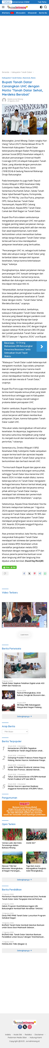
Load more (24, 635)
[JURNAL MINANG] (17, 7)
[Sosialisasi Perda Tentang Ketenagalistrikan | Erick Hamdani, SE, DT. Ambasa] (24, 615)
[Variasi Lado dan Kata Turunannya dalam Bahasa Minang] (12, 834)
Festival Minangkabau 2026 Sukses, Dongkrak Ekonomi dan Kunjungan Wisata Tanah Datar (31, 694)
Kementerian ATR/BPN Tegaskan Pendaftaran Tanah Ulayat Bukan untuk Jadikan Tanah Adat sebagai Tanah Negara (27, 749)
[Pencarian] (45, 7)
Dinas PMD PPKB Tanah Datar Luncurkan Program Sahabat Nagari (24, 916)
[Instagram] (30, 1027)
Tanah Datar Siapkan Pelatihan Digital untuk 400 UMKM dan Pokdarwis (23, 684)
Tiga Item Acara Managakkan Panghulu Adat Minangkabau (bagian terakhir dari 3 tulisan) (36, 868)
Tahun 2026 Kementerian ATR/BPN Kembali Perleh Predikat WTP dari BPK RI (27, 778)
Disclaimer (39, 1034)
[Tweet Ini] (29, 573)
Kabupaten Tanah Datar (12, 78)
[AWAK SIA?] (36, 834)
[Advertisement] (24, 42)
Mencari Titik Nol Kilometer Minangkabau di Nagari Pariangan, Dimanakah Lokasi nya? (12, 868)
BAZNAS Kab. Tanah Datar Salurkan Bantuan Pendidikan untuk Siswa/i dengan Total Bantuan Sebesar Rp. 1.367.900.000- (23, 935)
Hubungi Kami (36, 1037)
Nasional (26, 78)
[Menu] (3, 7)
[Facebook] (20, 1027)
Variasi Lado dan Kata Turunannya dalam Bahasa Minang (12, 845)
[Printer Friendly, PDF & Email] (9, 567)
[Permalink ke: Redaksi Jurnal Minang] (4, 99)
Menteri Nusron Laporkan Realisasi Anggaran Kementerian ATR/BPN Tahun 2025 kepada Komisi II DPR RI (25, 787)
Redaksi (28, 1034)
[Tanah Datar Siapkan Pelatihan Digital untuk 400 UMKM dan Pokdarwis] (24, 665)
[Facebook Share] (24, 573)
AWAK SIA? (31, 843)
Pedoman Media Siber (17, 1037)
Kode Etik (18, 1034)
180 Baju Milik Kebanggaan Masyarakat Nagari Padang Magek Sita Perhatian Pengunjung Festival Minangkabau (31, 706)
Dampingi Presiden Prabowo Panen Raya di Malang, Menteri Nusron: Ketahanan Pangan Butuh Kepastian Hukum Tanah (27, 759)
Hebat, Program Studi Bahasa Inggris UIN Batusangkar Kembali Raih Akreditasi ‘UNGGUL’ (22, 907)
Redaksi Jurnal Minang (15, 99)
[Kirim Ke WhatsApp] (45, 573)
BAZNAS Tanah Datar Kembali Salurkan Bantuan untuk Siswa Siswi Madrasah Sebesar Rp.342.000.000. (23, 926)
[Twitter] (25, 1027)
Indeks (8, 1034)
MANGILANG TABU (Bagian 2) (14, 944)
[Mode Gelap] (41, 7)
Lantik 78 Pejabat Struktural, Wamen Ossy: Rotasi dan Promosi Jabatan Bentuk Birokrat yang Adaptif (26, 768)
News (33, 78)
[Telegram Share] (40, 573)
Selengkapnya (23, 716)
